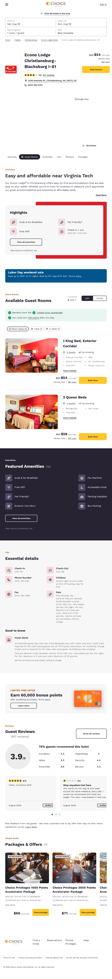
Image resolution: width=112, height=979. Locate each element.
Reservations (54, 940)
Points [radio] (100, 298)
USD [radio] (87, 298)
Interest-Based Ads (54, 958)
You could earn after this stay (33, 318)
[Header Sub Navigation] (6, 4)
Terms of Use (9, 958)
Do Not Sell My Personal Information (82, 958)
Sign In (103, 4)
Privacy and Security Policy (30, 958)
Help (86, 940)
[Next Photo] (52, 355)
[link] (23, 706)
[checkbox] (18, 329)
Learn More (31, 827)
